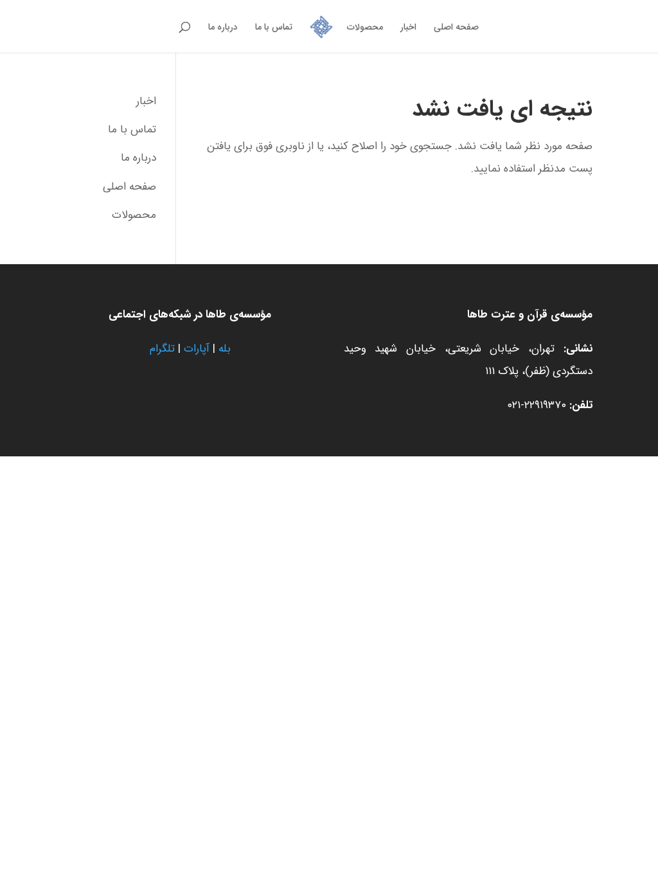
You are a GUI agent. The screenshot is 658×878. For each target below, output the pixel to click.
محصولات (365, 28)
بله (224, 348)
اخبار (408, 28)
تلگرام (162, 348)
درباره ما (223, 28)
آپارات (196, 348)
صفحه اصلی (456, 28)
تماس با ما (273, 28)
